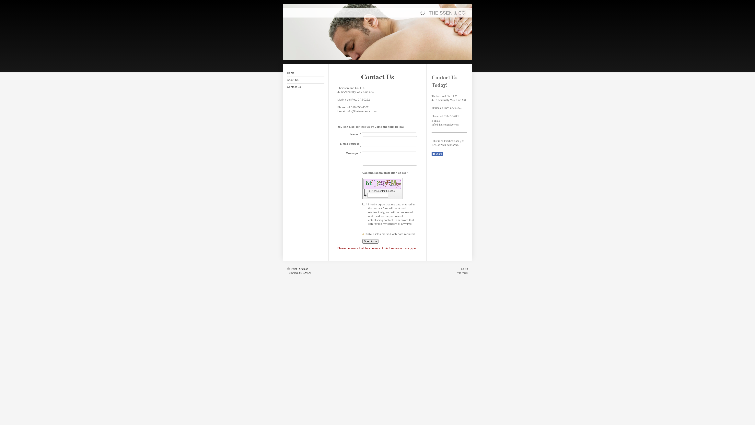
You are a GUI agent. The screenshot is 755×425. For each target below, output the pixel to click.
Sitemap (303, 269)
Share (438, 153)
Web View (462, 272)
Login (464, 269)
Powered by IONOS (300, 272)
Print (294, 269)
